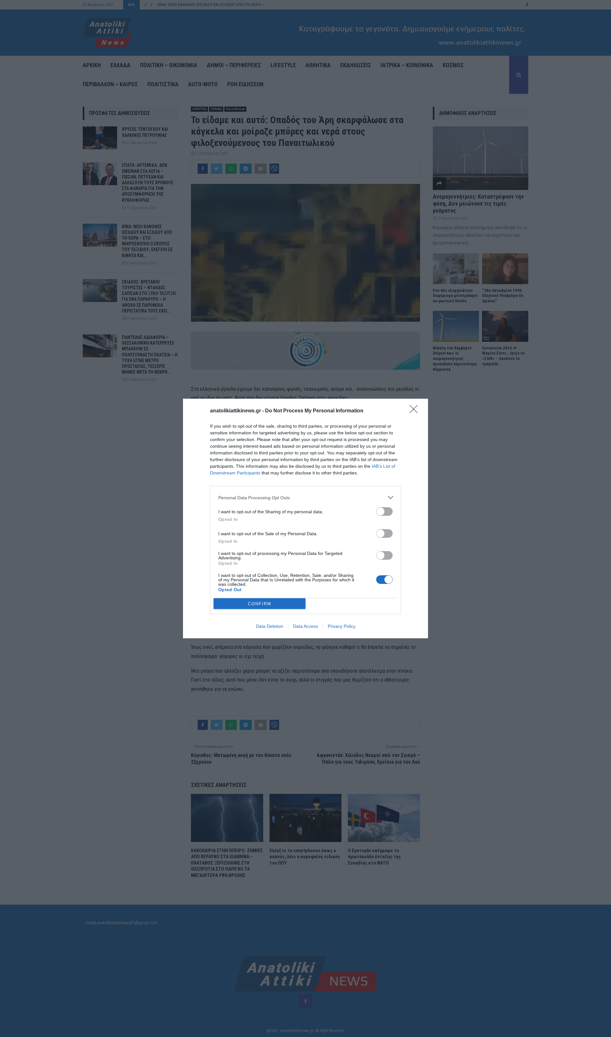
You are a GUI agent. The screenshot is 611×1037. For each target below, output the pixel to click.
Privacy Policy (341, 626)
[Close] (416, 411)
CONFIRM (259, 603)
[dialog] (305, 518)
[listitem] (305, 497)
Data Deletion (269, 626)
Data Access (305, 626)
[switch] (384, 511)
